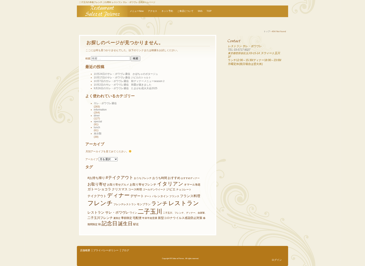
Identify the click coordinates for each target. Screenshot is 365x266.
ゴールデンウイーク (154, 189)
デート (147, 196)
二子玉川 (150, 211)
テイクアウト (96, 196)
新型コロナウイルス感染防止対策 (180, 218)
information (100, 109)
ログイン (277, 259)
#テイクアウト (119, 177)
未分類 (97, 133)
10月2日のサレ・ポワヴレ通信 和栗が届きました (122, 84)
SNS (200, 11)
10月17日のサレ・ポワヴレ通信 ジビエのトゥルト (122, 77)
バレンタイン (160, 196)
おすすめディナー (190, 178)
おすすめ (174, 178)
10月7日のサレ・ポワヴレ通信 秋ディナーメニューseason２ (129, 81)
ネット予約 (167, 11)
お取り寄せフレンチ (143, 184)
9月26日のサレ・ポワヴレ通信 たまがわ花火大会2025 (125, 88)
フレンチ (100, 203)
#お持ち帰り (96, 178)
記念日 (109, 223)
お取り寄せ (96, 184)
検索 (87, 58)
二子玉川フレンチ (100, 218)
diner (97, 115)
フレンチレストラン (124, 204)
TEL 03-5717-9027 (239, 49)
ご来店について (185, 11)
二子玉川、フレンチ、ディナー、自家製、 (185, 212)
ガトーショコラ (99, 189)
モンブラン (144, 204)
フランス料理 (190, 196)
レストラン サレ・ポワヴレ (108, 212)
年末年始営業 (149, 218)
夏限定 (116, 218)
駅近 (136, 224)
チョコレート (183, 189)
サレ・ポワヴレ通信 (105, 103)
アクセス (152, 11)
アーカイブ (91, 159)
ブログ (125, 250)
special (98, 121)
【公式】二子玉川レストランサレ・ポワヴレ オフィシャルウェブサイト (102, 11)
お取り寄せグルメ (118, 184)
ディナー (118, 195)
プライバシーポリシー (105, 250)
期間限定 (92, 224)
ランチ (159, 203)
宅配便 (137, 218)
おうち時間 (159, 178)
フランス (174, 196)
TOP (209, 11)
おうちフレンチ (143, 178)
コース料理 (135, 189)
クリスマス (120, 189)
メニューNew (137, 11)
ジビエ (171, 189)
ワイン (133, 212)
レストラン (183, 203)
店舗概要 (85, 250)
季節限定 (126, 218)
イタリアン (170, 184)
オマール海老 (192, 184)
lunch (97, 127)
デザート (137, 196)
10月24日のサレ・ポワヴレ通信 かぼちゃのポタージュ (126, 73)
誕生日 (125, 223)
